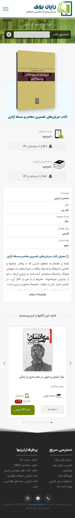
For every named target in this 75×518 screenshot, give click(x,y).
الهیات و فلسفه (43, 24)
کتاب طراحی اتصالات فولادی (22, 476)
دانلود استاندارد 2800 (26, 465)
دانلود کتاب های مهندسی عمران (21, 470)
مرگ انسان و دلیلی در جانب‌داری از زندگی (41, 377)
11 (23, 422)
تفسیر (26, 24)
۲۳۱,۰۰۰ (23, 410)
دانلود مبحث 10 (29, 460)
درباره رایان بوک (63, 460)
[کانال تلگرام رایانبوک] (38, 498)
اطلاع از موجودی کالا (35, 146)
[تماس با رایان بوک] (48, 498)
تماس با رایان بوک (62, 465)
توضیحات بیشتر (37, 294)
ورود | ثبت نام (64, 486)
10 (26, 422)
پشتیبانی (67, 470)
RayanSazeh (35, 504)
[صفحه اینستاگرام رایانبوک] (28, 498)
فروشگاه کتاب (65, 476)
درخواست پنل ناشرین (60, 481)
